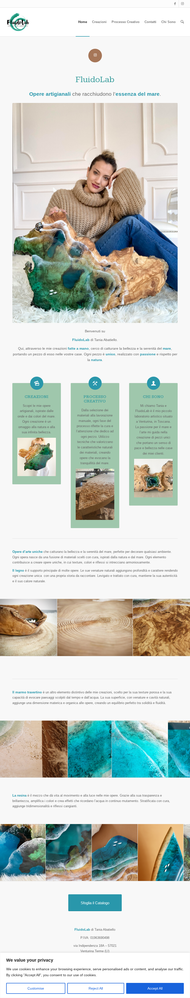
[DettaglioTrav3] (106, 772)
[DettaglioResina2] (40, 875)
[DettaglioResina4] (132, 875)
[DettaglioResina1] (178, 875)
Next (178, 627)
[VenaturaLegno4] (51, 651)
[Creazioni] (36, 383)
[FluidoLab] (18, 22)
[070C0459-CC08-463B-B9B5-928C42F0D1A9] (127, 651)
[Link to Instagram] (182, 3)
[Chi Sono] (153, 383)
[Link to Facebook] (175, 3)
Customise (35, 988)
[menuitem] (83, 22)
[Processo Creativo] (95, 383)
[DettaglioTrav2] (162, 772)
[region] (95, 975)
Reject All (96, 988)
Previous (11, 627)
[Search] (182, 22)
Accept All (155, 988)
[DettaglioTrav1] (62, 772)
